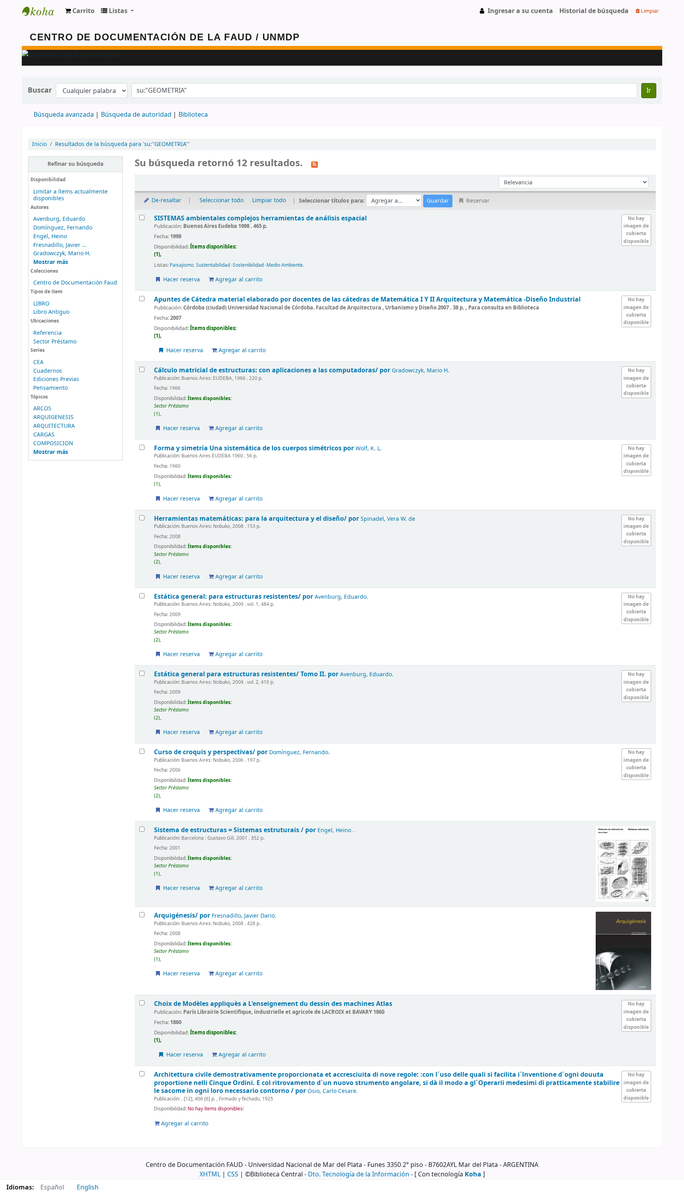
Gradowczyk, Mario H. (62, 253)
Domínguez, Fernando (62, 228)
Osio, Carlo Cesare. (333, 1091)
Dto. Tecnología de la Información (358, 1174)
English (88, 1187)
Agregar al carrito (238, 279)
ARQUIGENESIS (53, 417)
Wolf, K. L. (368, 448)
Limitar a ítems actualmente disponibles (70, 195)
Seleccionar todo (221, 200)
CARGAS (44, 435)
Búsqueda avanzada (64, 115)
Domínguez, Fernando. (299, 752)
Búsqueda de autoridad (136, 115)
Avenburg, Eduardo (59, 219)
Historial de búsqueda (594, 11)
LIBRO (41, 304)
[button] (80, 11)
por (273, 370)
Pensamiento (50, 388)
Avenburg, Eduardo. (341, 597)
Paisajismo (182, 265)
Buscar (40, 90)
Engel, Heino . (335, 830)
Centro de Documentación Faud (75, 283)
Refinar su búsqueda (75, 164)
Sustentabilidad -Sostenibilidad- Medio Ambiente (249, 265)
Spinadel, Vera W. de (388, 519)
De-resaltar (165, 200)
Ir (648, 90)
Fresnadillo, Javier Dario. (244, 916)
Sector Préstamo (54, 342)
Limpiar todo (269, 200)
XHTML (210, 1174)
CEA (38, 362)
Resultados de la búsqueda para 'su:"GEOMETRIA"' (122, 144)
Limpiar (649, 11)
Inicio (39, 144)
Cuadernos (47, 371)
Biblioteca (193, 115)
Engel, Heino (50, 236)
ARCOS (42, 408)
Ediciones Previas (56, 379)
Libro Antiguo (51, 312)
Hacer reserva (181, 279)
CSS (232, 1174)
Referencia (47, 333)
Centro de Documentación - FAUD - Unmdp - (42, 11)
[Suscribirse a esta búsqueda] (314, 163)
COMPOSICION (53, 443)
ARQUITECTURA (54, 426)
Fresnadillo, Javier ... (60, 245)
